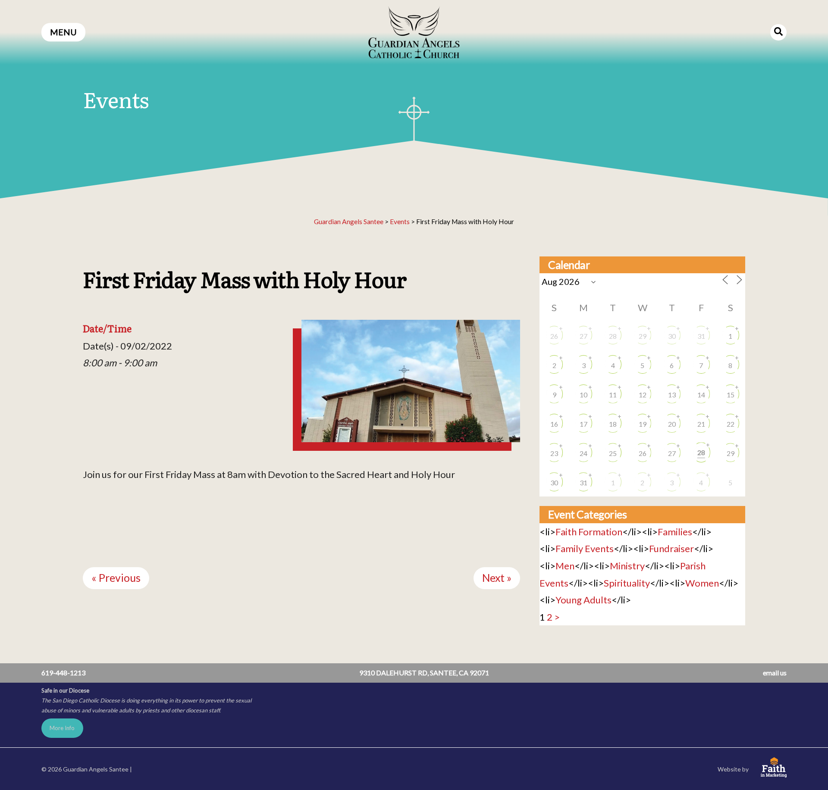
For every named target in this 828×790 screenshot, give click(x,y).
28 (613, 336)
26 (554, 336)
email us (775, 672)
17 (583, 424)
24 (583, 453)
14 (701, 394)
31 (701, 336)
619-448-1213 (63, 672)
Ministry (627, 565)
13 (672, 394)
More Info (62, 727)
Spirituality (627, 583)
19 (642, 424)
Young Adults (583, 600)
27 (583, 336)
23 (554, 453)
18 (613, 424)
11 (613, 394)
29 (642, 336)
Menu (63, 32)
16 (554, 424)
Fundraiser (671, 548)
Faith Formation (588, 531)
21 (701, 424)
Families (675, 531)
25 (613, 453)
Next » (496, 577)
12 (642, 394)
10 (583, 394)
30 (672, 336)
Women (702, 583)
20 (672, 424)
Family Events (584, 548)
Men (564, 565)
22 (730, 424)
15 (730, 394)
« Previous (116, 577)
